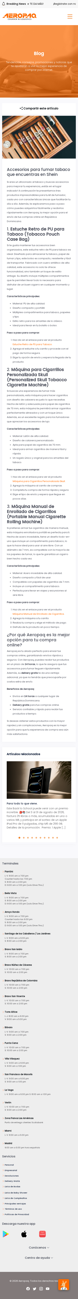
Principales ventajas (15, 1203)
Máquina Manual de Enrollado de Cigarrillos (38, 613)
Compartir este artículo (40, 108)
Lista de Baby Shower (16, 1192)
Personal (9, 1164)
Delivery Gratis (12, 1181)
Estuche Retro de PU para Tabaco (32, 344)
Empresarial (11, 1170)
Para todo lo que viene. (22, 803)
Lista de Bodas (12, 1186)
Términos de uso (13, 1208)
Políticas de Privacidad (17, 1214)
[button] (20, 838)
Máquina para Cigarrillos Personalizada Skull (39, 481)
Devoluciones (12, 1175)
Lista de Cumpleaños (16, 1198)
